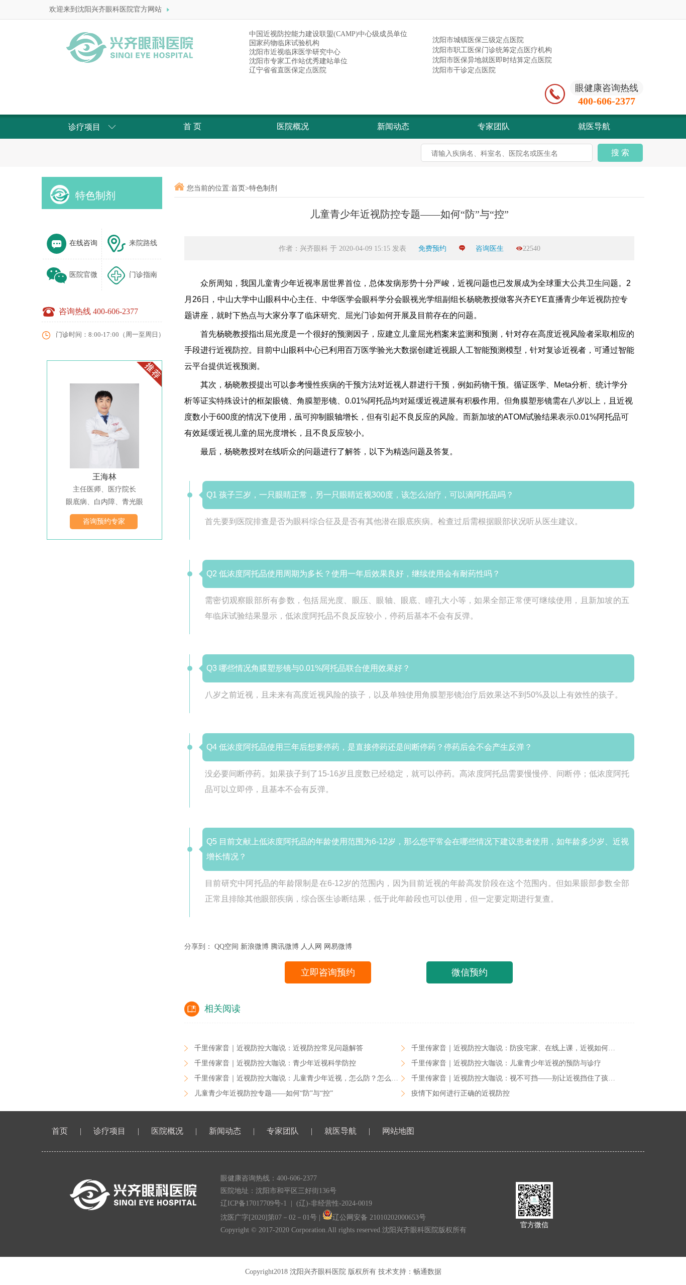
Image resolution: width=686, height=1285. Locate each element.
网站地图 (398, 1131)
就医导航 (340, 1131)
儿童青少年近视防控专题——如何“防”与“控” (263, 1093)
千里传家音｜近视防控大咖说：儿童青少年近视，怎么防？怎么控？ (299, 1078)
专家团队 (283, 1131)
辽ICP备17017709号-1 (253, 1203)
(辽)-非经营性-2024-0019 (334, 1203)
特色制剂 (95, 195)
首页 (238, 188)
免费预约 (433, 248)
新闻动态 (225, 1131)
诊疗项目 (109, 1131)
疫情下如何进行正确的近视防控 (460, 1093)
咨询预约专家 (104, 521)
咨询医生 (490, 248)
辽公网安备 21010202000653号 (379, 1217)
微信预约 (469, 972)
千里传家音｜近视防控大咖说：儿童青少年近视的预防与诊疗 (506, 1063)
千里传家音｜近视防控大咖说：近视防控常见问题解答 (278, 1048)
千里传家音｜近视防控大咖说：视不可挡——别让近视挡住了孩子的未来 (523, 1078)
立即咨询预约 (328, 972)
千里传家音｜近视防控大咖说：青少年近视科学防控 (275, 1063)
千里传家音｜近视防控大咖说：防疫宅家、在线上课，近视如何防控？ (520, 1048)
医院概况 (167, 1131)
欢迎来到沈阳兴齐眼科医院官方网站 (106, 9)
